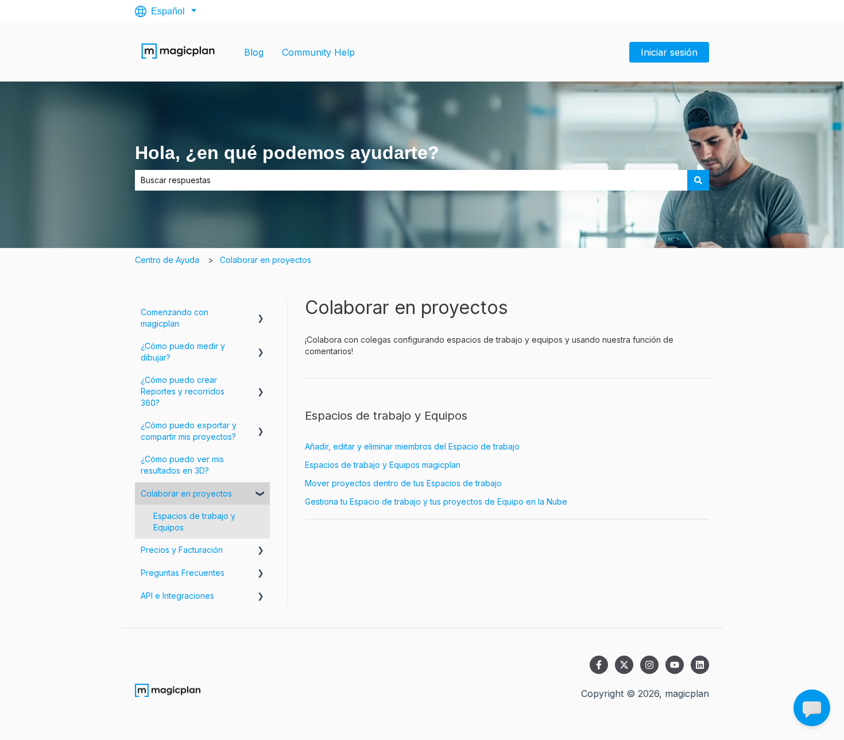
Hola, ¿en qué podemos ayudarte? (287, 152)
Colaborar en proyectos (265, 260)
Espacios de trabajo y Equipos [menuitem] (194, 521)
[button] (260, 314)
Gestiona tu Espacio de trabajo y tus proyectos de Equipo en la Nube (436, 501)
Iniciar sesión (669, 52)
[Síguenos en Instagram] (649, 665)
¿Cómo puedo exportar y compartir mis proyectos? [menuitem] (189, 430)
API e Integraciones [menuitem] (177, 595)
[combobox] (411, 180)
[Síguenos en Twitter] (624, 665)
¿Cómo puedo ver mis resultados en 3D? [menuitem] (182, 464)
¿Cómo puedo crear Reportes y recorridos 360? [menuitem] (182, 391)
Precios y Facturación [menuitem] (182, 550)
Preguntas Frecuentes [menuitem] (182, 573)
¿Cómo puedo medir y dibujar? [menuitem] (183, 351)
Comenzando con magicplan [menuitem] (174, 317)
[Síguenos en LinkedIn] (700, 665)
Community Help (318, 52)
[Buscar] (698, 180)
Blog (254, 52)
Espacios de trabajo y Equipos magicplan (382, 465)
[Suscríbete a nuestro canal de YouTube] (674, 665)
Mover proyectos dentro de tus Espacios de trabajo (403, 483)
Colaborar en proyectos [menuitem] (186, 493)
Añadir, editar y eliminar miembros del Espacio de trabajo (412, 446)
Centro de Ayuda (167, 260)
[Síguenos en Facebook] (599, 665)
